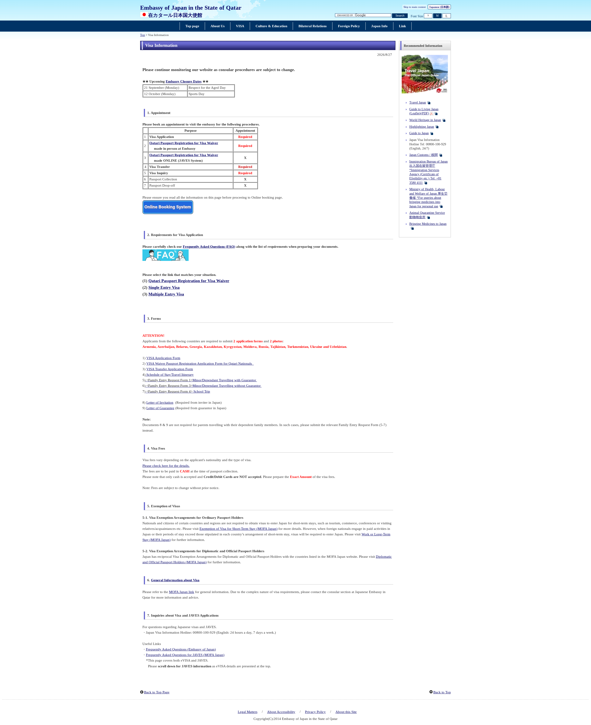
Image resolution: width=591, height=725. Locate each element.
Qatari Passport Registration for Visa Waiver (183, 143)
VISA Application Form (163, 358)
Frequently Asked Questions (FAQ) (209, 246)
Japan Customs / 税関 (423, 155)
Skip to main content (415, 7)
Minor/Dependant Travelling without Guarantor (227, 386)
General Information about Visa (175, 580)
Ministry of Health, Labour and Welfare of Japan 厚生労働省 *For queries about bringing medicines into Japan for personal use (428, 197)
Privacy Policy (315, 712)
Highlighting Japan (421, 126)
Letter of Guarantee (160, 408)
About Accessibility (281, 712)
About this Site (346, 712)
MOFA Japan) (197, 562)
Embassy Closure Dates (184, 81)
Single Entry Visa (164, 287)
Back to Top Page (156, 692)
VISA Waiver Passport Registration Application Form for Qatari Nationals (200, 363)
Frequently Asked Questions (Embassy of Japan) (181, 649)
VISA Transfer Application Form (169, 369)
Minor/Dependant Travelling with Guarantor (225, 380)
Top (142, 35)
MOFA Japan (160, 540)
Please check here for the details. (166, 466)
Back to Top (442, 692)
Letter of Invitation (159, 402)
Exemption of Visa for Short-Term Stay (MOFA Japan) (238, 529)
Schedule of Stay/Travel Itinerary (170, 374)
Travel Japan (417, 102)
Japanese (439, 7)
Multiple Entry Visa (166, 294)
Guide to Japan (419, 133)
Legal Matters (247, 712)
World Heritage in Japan (425, 120)
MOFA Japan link (181, 592)
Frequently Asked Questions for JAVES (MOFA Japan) (185, 655)
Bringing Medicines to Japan (427, 224)
